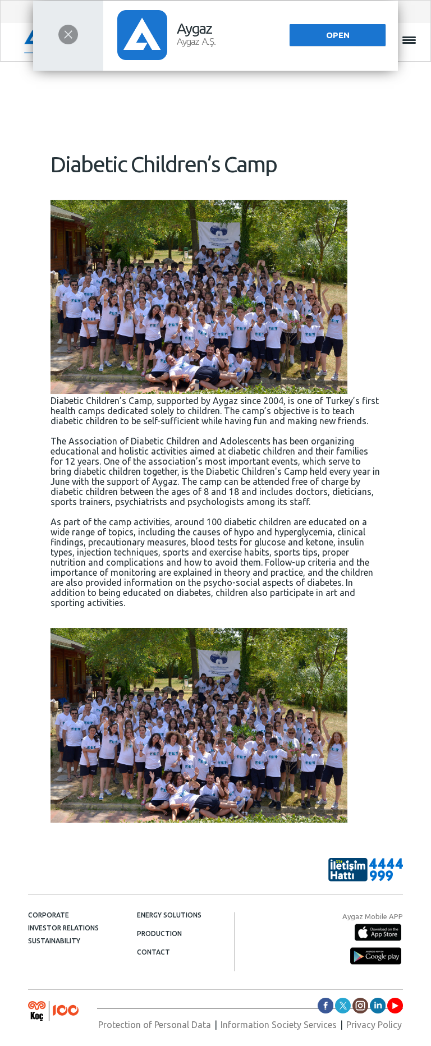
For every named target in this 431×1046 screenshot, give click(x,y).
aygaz (360, 1005)
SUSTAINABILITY (54, 940)
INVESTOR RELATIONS (63, 928)
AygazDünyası (395, 1005)
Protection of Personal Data (154, 1025)
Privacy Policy (374, 1025)
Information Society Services (279, 1025)
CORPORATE (48, 915)
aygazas (325, 1005)
